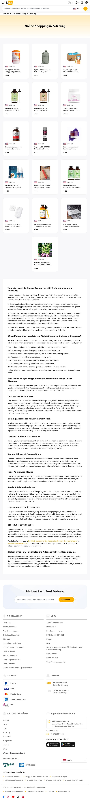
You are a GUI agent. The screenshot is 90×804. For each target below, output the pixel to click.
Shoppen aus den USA (13, 777)
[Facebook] (5, 797)
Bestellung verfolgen (12, 643)
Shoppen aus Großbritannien (36, 777)
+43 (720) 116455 (56, 734)
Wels (5, 749)
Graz (5, 724)
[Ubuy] (9, 2)
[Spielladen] (68, 745)
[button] (71, 2)
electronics (52, 541)
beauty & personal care (67, 541)
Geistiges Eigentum (11, 635)
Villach (6, 745)
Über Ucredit (51, 654)
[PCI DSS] (8, 765)
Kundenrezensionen (54, 631)
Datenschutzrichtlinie (35, 791)
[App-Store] (53, 745)
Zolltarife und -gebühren (13, 647)
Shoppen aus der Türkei (74, 780)
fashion (11, 543)
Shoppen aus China (53, 780)
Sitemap (6, 639)
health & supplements (37, 541)
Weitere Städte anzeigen (13, 753)
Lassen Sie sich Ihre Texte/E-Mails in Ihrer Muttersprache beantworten (67, 725)
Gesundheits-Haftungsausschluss (17, 668)
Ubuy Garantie (9, 663)
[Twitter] (19, 797)
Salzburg (6, 732)
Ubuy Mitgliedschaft (11, 659)
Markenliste (51, 627)
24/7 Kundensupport (60, 721)
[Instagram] (9, 797)
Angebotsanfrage (10, 631)
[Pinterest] (24, 797)
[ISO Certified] (26, 765)
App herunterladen (54, 623)
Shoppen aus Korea (34, 780)
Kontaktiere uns (9, 627)
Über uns (7, 623)
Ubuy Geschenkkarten (55, 662)
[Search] (85, 9)
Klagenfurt (7, 741)
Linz (4, 728)
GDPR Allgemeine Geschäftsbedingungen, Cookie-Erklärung (64, 648)
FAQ (48, 643)
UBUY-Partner (52, 658)
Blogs (48, 639)
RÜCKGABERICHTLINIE (55, 635)
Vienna (6, 720)
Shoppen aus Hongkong (14, 780)
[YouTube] (14, 797)
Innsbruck (7, 736)
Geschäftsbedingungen (14, 791)
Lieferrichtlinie (9, 651)
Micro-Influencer (10, 655)
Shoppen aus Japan (59, 777)
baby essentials (21, 543)
